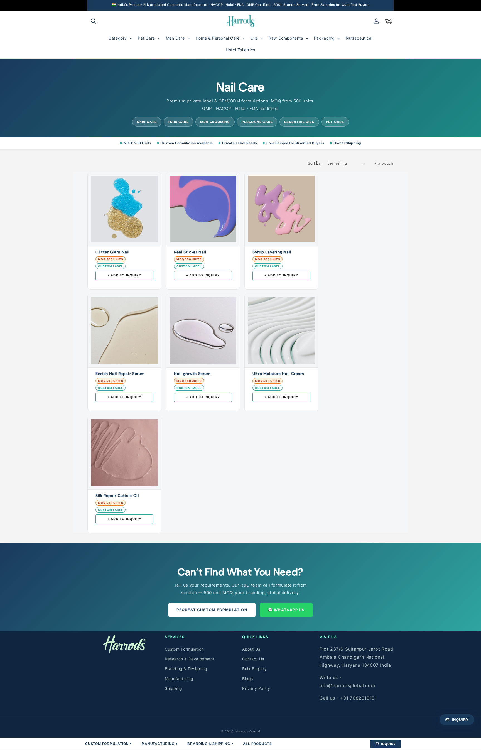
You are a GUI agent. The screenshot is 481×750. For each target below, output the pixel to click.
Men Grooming (215, 122)
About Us (251, 649)
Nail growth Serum (192, 373)
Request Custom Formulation (211, 609)
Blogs (247, 678)
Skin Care (147, 122)
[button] (93, 21)
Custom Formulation (184, 649)
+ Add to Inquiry (124, 275)
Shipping (173, 688)
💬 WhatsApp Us (286, 609)
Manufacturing (179, 678)
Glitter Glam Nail (112, 251)
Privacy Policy (256, 688)
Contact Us (253, 658)
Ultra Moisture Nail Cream (278, 373)
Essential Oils (299, 122)
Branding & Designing (186, 668)
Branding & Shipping (210, 744)
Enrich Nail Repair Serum (120, 373)
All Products (257, 744)
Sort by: (315, 163)
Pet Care (335, 122)
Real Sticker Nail (190, 251)
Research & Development (189, 658)
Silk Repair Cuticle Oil (117, 495)
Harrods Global (247, 731)
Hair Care (178, 122)
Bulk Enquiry (254, 668)
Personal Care (257, 122)
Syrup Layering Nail (271, 251)
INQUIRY (388, 744)
